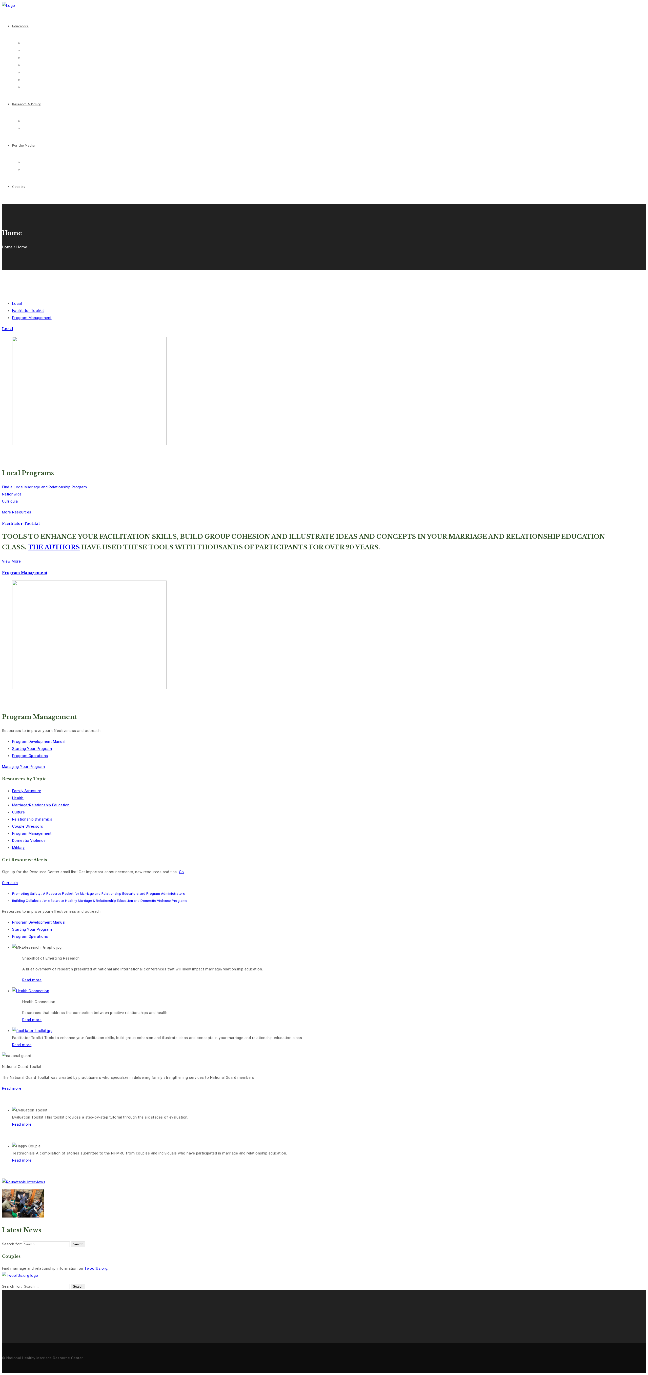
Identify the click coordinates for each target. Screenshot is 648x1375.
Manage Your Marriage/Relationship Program (59, 65)
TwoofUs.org (95, 1268)
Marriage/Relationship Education (41, 805)
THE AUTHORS (54, 547)
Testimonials (32, 87)
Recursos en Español (39, 80)
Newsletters (31, 170)
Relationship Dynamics (32, 819)
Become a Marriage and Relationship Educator (60, 50)
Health (18, 798)
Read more (32, 1020)
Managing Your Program (23, 766)
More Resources (16, 512)
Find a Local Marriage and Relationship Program (62, 72)
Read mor (30, 980)
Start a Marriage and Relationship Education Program (65, 58)
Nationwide (12, 494)
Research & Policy (26, 104)
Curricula (10, 501)
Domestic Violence (29, 840)
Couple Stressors (27, 826)
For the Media (23, 145)
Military (18, 847)
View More (11, 561)
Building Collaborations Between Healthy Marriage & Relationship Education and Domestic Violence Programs (99, 901)
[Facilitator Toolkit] (30, 991)
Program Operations (30, 755)
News (26, 162)
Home (7, 247)
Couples (18, 186)
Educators (20, 26)
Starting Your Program (32, 748)
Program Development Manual (38, 741)
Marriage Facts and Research (46, 121)
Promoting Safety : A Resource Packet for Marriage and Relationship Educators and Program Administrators (98, 893)
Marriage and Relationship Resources (52, 43)
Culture (18, 812)
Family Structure (26, 791)
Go (181, 872)
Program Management (32, 833)
